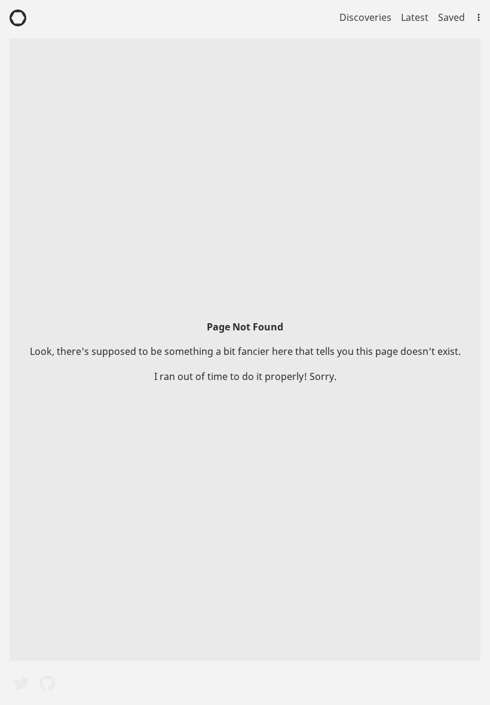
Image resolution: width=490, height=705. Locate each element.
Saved (451, 17)
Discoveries (365, 17)
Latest (414, 17)
